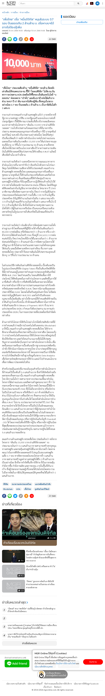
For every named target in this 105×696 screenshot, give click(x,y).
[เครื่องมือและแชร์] (103, 3)
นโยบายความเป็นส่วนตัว (16, 683)
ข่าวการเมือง (24, 12)
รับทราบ (93, 662)
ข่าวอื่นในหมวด (29, 643)
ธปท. (18, 489)
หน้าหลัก (5, 12)
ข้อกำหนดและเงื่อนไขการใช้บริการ (58, 683)
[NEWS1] (91, 3)
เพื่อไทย (27, 489)
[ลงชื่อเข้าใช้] (97, 3)
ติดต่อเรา (57, 687)
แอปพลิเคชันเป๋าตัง (43, 484)
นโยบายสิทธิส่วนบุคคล (44, 666)
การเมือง (14, 12)
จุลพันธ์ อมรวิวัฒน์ (42, 489)
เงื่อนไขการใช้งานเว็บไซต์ (65, 663)
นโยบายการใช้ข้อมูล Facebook (86, 683)
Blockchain (8, 489)
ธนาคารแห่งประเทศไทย (21, 484)
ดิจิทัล (5, 484)
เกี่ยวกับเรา (47, 687)
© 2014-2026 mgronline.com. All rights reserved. (52, 689)
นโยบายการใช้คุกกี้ (35, 683)
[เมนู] (3, 3)
